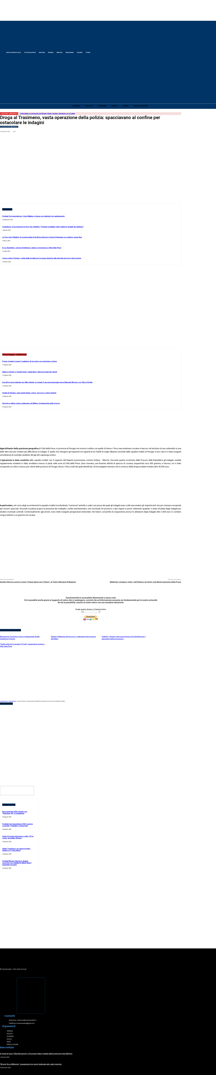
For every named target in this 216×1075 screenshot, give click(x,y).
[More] (177, 136)
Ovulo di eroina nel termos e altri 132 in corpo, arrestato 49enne (18, 837)
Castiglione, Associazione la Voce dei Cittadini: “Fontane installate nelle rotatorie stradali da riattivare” (43, 227)
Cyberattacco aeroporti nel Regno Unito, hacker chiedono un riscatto (47, 114)
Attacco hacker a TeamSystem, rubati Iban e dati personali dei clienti (29, 372)
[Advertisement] (90, 308)
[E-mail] (161, 137)
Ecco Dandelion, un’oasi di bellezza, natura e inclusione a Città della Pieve (31, 248)
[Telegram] (153, 137)
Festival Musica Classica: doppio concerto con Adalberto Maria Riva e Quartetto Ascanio (16, 863)
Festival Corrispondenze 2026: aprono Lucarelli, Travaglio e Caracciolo (17, 825)
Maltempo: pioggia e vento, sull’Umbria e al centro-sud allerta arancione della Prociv (145, 582)
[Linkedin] (137, 137)
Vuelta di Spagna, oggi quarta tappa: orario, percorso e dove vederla (29, 393)
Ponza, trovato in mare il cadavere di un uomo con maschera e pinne (29, 361)
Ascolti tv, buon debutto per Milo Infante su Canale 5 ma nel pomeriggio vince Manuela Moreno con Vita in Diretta (47, 382)
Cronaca (15, 126)
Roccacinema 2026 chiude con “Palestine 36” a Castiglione (14, 813)
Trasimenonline (4, 701)
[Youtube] (107, 52)
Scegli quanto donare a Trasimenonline (90, 609)
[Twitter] (99, 52)
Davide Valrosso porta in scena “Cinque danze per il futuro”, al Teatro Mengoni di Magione (38, 582)
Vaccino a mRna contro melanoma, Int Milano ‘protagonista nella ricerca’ (31, 403)
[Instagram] (103, 52)
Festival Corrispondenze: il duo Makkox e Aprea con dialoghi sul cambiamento (33, 216)
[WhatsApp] (145, 137)
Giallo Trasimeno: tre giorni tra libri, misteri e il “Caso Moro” (16, 850)
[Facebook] (95, 52)
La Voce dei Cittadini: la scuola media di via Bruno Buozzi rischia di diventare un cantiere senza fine (42, 237)
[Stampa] (169, 137)
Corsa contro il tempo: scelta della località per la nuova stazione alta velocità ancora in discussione (41, 258)
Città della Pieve (5, 126)
